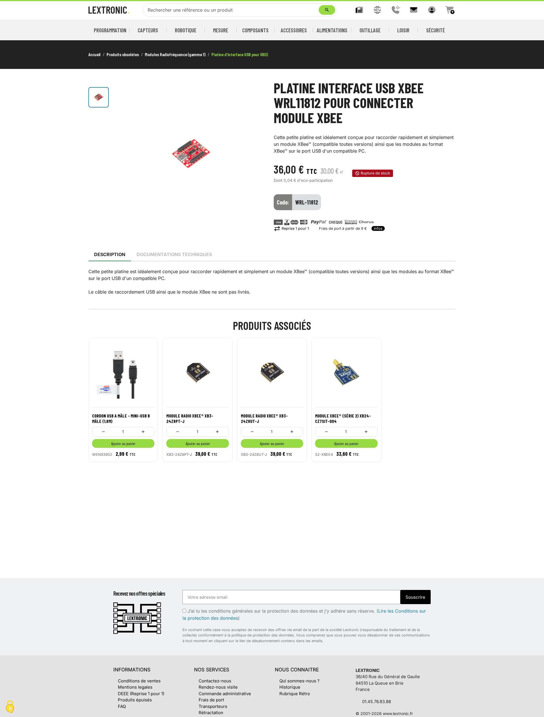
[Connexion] (432, 10)
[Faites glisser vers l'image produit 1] (98, 97)
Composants (255, 30)
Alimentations (332, 30)
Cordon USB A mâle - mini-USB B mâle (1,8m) (121, 418)
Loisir (403, 30)
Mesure (220, 30)
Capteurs (148, 30)
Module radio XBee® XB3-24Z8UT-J (264, 418)
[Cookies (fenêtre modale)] (10, 707)
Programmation (110, 30)
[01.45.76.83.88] (395, 10)
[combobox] (232, 10)
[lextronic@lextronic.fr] (413, 10)
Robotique (185, 30)
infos (378, 228)
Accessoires (294, 30)
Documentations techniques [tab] (174, 254)
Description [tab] (109, 254)
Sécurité (435, 30)
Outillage (370, 30)
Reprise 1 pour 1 (291, 228)
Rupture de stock (375, 173)
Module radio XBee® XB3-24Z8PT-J (189, 418)
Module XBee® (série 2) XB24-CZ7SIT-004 (343, 418)
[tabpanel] (272, 281)
